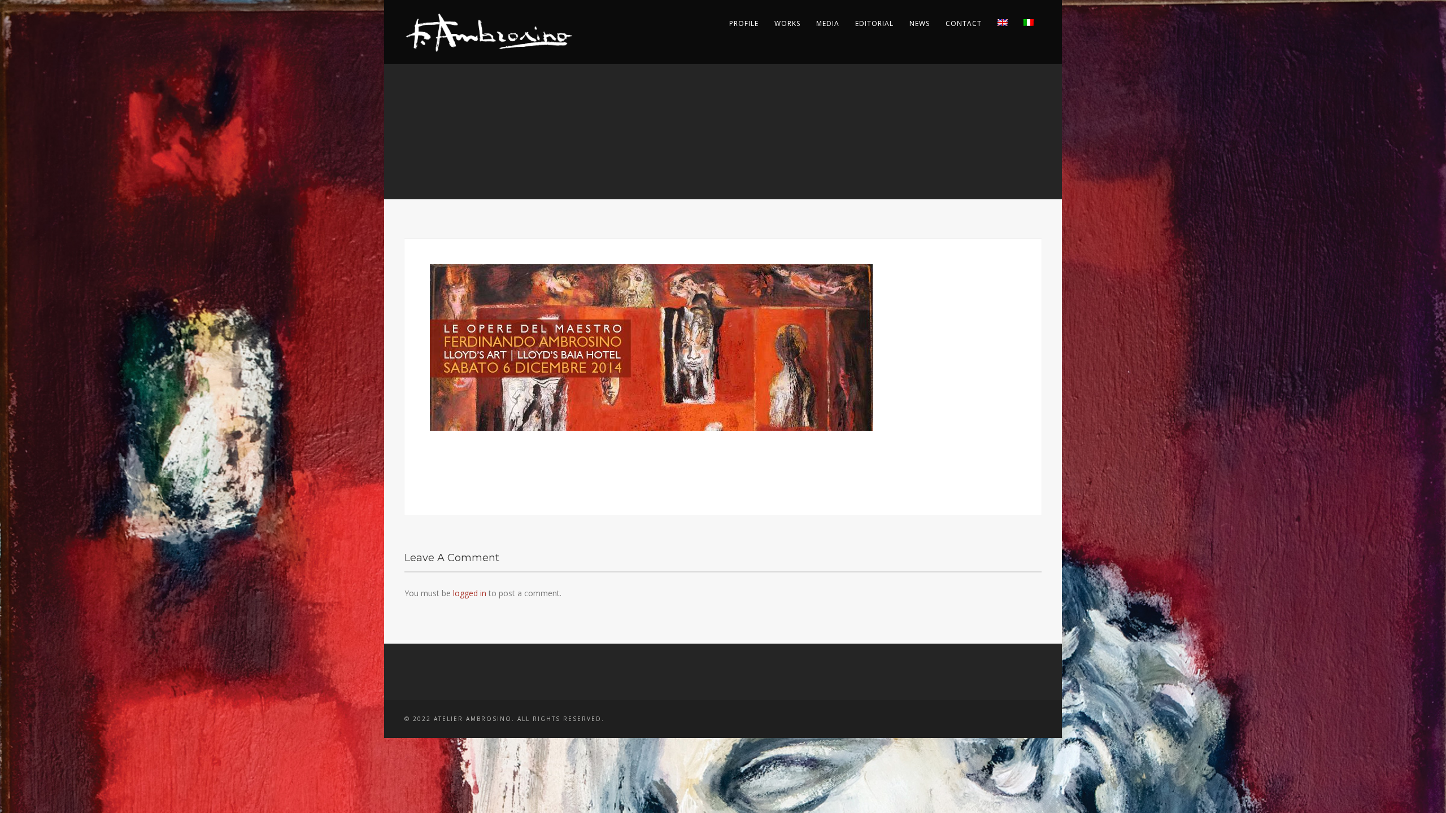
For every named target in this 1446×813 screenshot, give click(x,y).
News (919, 23)
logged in (469, 593)
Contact (964, 23)
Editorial (874, 23)
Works (787, 23)
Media (827, 23)
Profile (744, 23)
